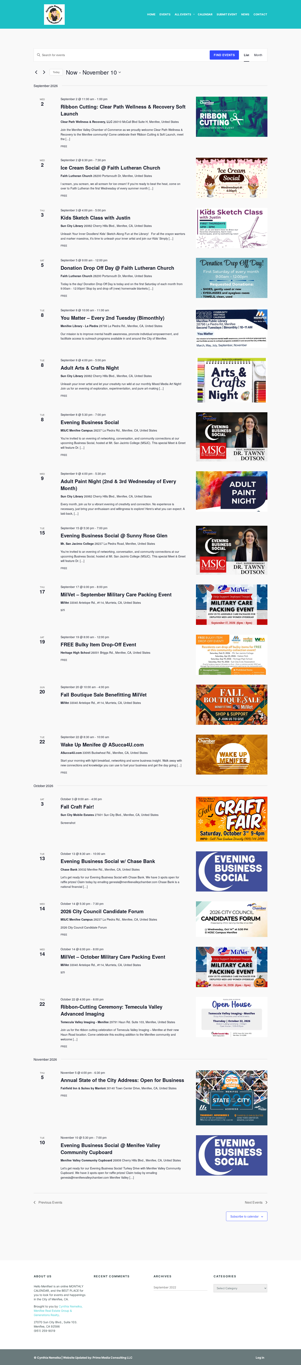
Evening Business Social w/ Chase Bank (108, 861)
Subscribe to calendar (244, 1216)
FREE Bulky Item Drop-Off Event (98, 644)
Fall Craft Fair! (77, 806)
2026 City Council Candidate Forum (102, 911)
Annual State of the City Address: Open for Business (122, 1079)
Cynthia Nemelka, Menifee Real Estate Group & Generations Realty (58, 1311)
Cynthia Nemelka (49, 1357)
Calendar (205, 14)
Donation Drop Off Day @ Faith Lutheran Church (117, 267)
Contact (260, 14)
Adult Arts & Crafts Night (90, 367)
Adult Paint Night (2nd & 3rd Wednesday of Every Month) (118, 485)
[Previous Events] (36, 72)
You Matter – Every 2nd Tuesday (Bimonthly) (112, 317)
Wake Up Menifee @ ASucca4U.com (102, 744)
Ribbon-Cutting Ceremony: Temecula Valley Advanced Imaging (111, 1010)
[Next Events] (44, 72)
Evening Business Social (90, 422)
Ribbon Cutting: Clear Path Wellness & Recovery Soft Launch (123, 110)
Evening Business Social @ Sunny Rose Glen (114, 535)
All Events (183, 14)
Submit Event (227, 14)
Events (165, 14)
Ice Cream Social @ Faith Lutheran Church (110, 167)
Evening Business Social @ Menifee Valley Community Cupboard (110, 1148)
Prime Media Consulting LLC (112, 1357)
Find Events (224, 55)
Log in (260, 1357)
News (245, 14)
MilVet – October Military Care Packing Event (113, 956)
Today (56, 72)
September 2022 (165, 1287)
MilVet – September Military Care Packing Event (116, 594)
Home (151, 14)
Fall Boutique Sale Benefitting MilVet (104, 694)
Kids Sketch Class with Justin (95, 217)
